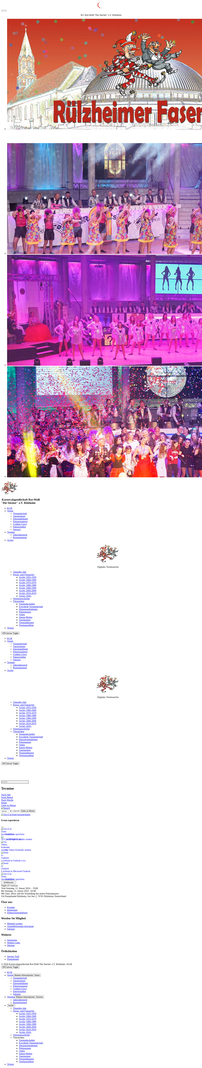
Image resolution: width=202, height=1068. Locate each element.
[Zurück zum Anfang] (4, 10)
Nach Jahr (6, 794)
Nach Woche (7, 800)
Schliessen (8, 882)
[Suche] (5, 808)
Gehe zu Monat (8, 805)
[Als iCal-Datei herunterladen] (15, 814)
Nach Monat (7, 797)
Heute (4, 802)
